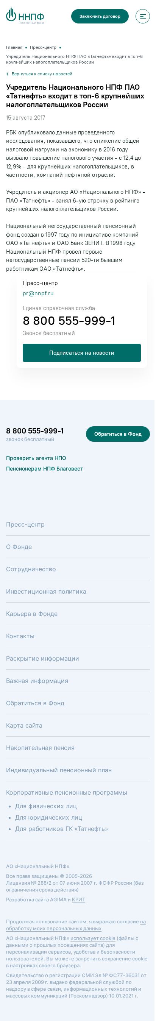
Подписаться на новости (81, 352)
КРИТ (78, 899)
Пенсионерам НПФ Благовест (44, 468)
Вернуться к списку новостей (42, 73)
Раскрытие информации (42, 658)
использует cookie (92, 938)
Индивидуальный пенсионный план (59, 770)
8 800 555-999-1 (69, 320)
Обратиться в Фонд (118, 434)
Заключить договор (100, 16)
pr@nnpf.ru (38, 293)
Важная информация (37, 680)
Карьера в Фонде (32, 613)
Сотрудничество (31, 569)
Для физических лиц (46, 806)
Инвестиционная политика (46, 591)
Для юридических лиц (48, 817)
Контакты (20, 636)
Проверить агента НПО (36, 458)
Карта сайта (24, 725)
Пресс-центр (25, 524)
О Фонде (19, 546)
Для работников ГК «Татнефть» (61, 828)
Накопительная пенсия (40, 747)
